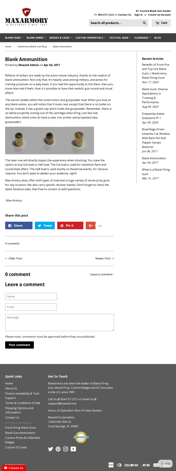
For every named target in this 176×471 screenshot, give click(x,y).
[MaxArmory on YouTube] (73, 450)
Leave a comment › (102, 274)
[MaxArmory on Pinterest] (58, 450)
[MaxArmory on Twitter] (50, 450)
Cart (163, 23)
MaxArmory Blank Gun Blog (32, 46)
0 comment (12, 243)
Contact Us (124, 14)
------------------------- (18, 423)
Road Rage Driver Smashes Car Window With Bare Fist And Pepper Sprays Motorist (156, 138)
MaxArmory (19, 464)
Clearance (141, 37)
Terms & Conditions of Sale (22, 403)
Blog (157, 37)
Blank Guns (13, 37)
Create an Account (159, 14)
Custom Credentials (90, 37)
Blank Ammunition (154, 158)
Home (8, 46)
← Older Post (13, 258)
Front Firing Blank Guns (20, 428)
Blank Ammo (35, 37)
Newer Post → (104, 258)
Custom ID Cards (16, 447)
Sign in (138, 14)
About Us (11, 388)
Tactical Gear (119, 37)
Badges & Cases (60, 37)
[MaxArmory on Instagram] (65, 450)
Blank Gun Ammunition (20, 433)
